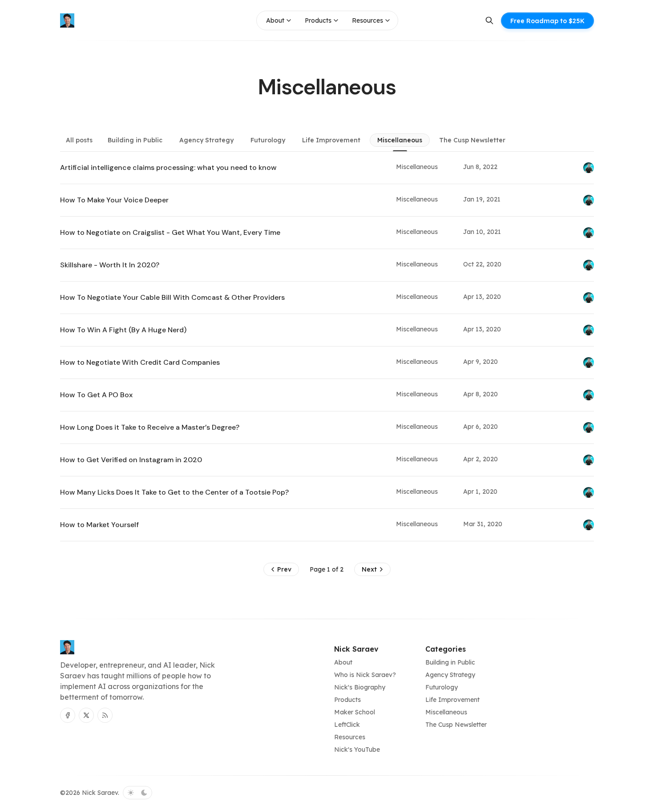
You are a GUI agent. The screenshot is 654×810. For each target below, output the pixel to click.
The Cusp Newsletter (472, 140)
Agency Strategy (206, 140)
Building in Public (135, 140)
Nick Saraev (100, 793)
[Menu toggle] (288, 20)
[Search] (489, 20)
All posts (79, 140)
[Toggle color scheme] (137, 792)
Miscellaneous (399, 140)
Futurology (267, 140)
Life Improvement (331, 140)
